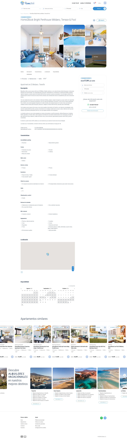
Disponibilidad (56, 71)
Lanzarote (78, 391)
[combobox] (31, 8)
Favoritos (23, 427)
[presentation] (2, 338)
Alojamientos (26, 13)
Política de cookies (39, 422)
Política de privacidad (39, 420)
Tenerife (33, 391)
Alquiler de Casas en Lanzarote (84, 397)
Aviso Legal (37, 425)
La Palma (123, 391)
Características (38, 71)
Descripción (29, 71)
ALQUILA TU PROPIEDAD (85, 3)
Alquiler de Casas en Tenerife (39, 399)
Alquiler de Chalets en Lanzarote (84, 396)
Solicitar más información (92, 110)
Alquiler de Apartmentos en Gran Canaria (63, 393)
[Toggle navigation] (105, 3)
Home (22, 13)
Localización (47, 71)
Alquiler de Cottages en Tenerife (40, 397)
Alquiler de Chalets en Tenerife (39, 394)
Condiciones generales (40, 423)
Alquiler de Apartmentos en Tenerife (40, 393)
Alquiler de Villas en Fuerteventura (107, 396)
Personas (86, 89)
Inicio (22, 420)
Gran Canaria (57, 391)
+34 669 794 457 (75, 3)
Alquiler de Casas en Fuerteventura (107, 399)
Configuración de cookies (40, 427)
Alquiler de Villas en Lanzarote (83, 393)
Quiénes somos (24, 423)
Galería (22, 71)
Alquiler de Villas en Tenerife (39, 396)
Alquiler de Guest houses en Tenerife (41, 400)
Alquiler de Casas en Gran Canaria (62, 396)
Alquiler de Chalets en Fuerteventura (108, 397)
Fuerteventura (102, 391)
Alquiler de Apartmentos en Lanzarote (85, 394)
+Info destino (35, 403)
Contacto (23, 425)
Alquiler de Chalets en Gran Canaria (62, 394)
